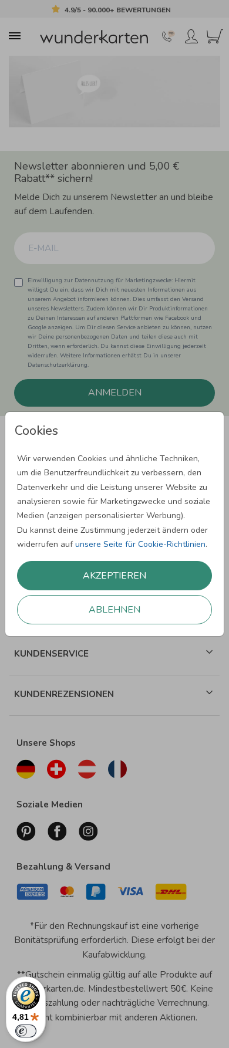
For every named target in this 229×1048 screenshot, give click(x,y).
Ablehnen (114, 609)
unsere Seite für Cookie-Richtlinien (140, 544)
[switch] (25, 1031)
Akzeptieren (114, 575)
